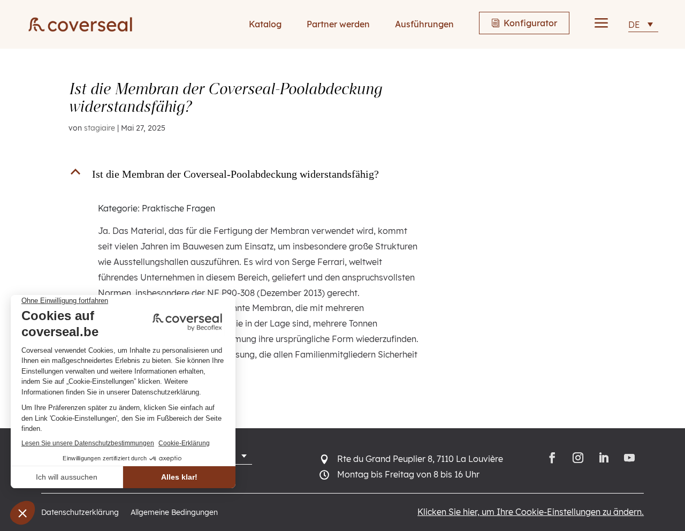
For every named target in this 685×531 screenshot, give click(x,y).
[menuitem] (643, 24)
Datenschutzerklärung (80, 513)
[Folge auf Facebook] (552, 457)
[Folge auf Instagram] (578, 457)
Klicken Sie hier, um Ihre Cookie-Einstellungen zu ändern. (530, 511)
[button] (252, 176)
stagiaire (99, 128)
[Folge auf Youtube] (631, 457)
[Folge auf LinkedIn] (603, 457)
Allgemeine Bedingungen (174, 513)
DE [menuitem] (634, 24)
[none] (643, 24)
